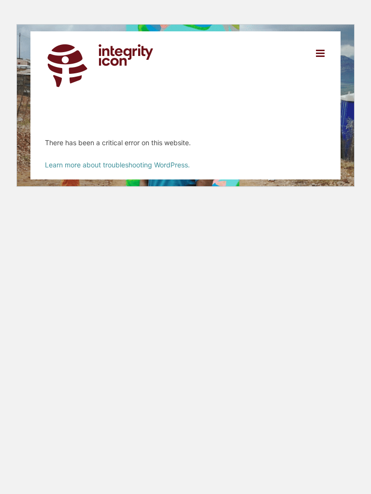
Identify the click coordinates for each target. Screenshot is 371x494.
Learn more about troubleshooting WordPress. (117, 165)
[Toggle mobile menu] (321, 53)
